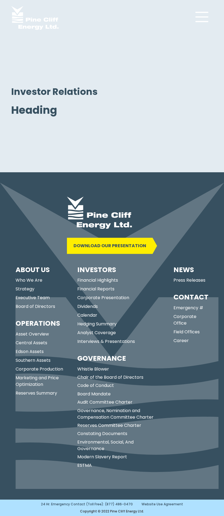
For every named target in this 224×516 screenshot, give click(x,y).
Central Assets (31, 343)
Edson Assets (30, 351)
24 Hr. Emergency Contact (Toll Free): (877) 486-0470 (87, 504)
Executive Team (33, 298)
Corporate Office (184, 319)
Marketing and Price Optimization (37, 381)
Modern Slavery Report (102, 457)
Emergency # (188, 308)
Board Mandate (94, 394)
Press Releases (189, 280)
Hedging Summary (97, 324)
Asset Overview (32, 334)
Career (181, 340)
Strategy (25, 289)
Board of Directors (35, 306)
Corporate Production (39, 369)
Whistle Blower (93, 369)
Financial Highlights (97, 280)
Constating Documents (102, 433)
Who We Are (29, 280)
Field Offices (186, 332)
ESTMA (84, 465)
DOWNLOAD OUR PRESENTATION (109, 246)
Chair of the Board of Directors (110, 377)
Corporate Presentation (103, 298)
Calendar (87, 315)
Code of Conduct (95, 385)
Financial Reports (95, 289)
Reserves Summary (36, 393)
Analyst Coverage (96, 333)
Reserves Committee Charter (109, 425)
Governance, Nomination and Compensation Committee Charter (115, 413)
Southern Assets (33, 360)
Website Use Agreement (162, 504)
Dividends (87, 306)
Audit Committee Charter (104, 402)
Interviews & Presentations (106, 341)
